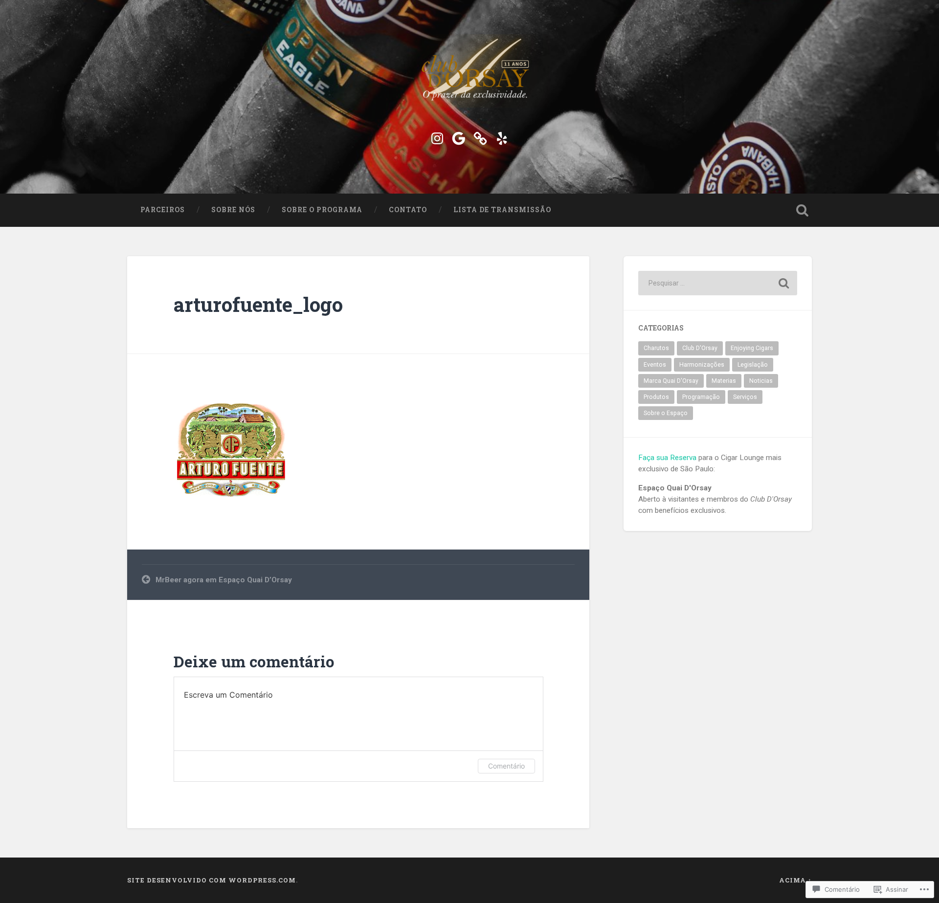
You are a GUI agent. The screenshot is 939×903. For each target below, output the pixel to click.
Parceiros (162, 209)
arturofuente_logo (258, 304)
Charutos (656, 348)
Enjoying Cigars (752, 348)
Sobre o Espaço (666, 413)
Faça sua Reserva (667, 457)
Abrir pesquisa (802, 210)
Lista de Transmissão (502, 209)
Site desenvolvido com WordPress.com (211, 880)
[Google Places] (459, 137)
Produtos (656, 397)
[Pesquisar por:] (717, 283)
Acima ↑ (795, 880)
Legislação (753, 364)
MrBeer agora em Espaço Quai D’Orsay (224, 579)
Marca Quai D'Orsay (671, 380)
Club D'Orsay (699, 348)
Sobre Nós (233, 209)
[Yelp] (502, 137)
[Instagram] (437, 137)
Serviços (745, 397)
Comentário (506, 766)
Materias (724, 380)
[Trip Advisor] (480, 137)
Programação (701, 397)
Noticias (761, 380)
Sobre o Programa (322, 209)
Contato (408, 209)
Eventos (655, 364)
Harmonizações (701, 364)
